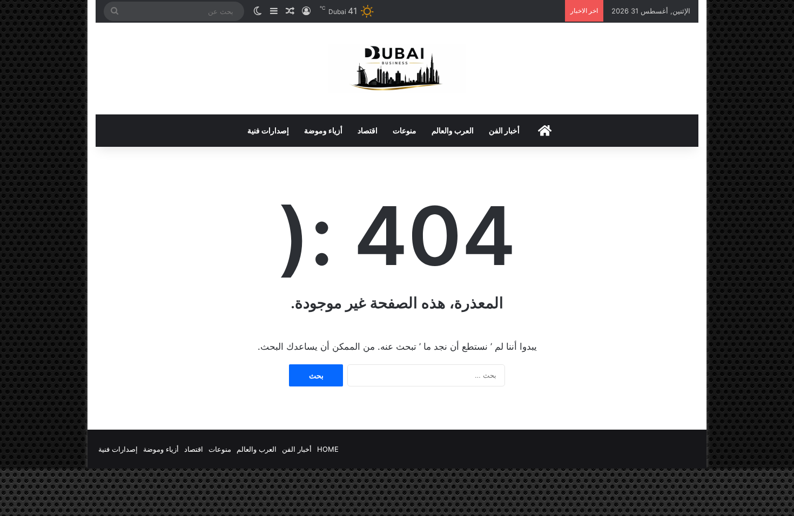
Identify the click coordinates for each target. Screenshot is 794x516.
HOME (328, 449)
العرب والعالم (453, 130)
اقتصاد (368, 130)
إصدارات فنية (268, 130)
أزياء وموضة (323, 130)
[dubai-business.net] (397, 68)
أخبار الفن (504, 130)
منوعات (404, 130)
